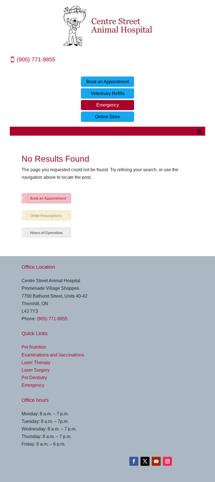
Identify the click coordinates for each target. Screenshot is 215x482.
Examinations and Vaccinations (53, 355)
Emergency (107, 105)
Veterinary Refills (108, 93)
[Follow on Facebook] (133, 461)
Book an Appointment (107, 81)
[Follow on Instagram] (167, 461)
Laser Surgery (36, 370)
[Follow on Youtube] (156, 461)
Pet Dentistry (34, 377)
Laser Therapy (36, 362)
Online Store (107, 116)
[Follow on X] (145, 461)
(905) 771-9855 (36, 59)
